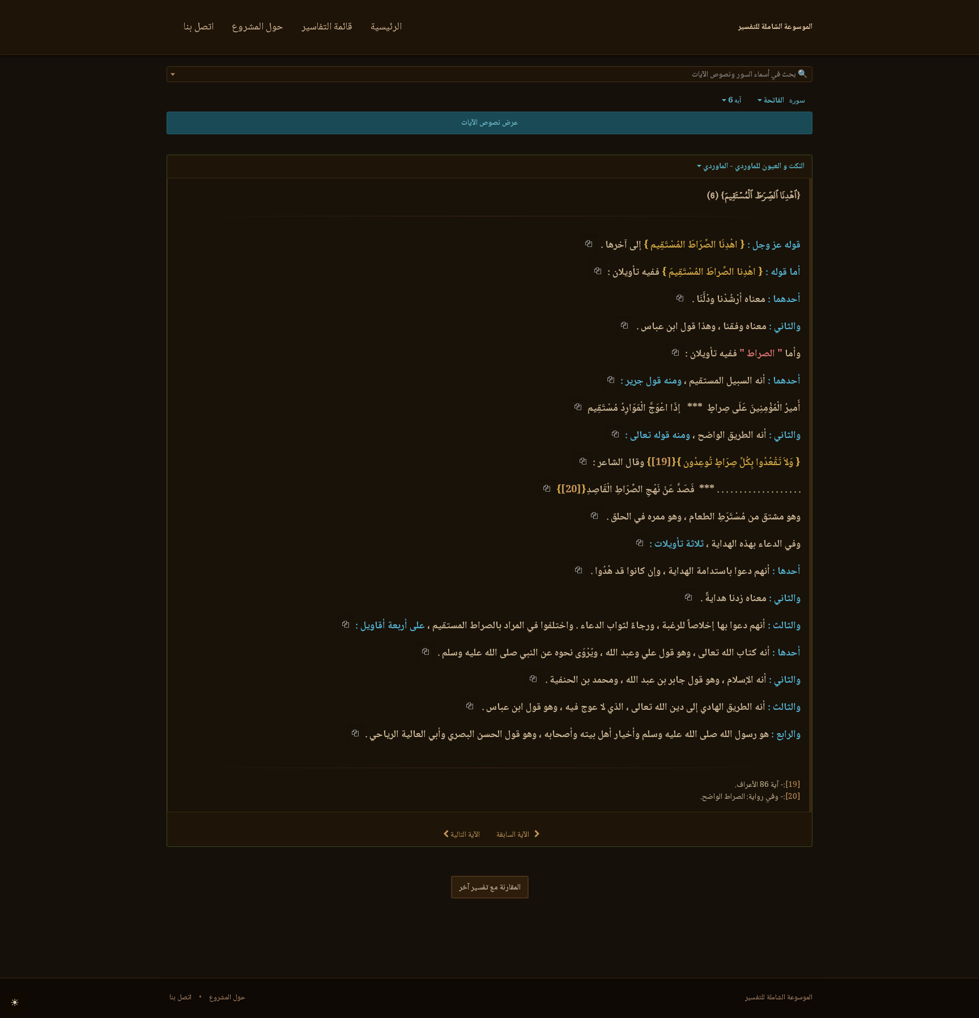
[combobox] (489, 74)
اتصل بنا (199, 27)
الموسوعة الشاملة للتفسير (778, 997)
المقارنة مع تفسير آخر (490, 888)
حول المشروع (257, 27)
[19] (661, 462)
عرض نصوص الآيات (489, 123)
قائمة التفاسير (326, 27)
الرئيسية (386, 27)
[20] (571, 490)
